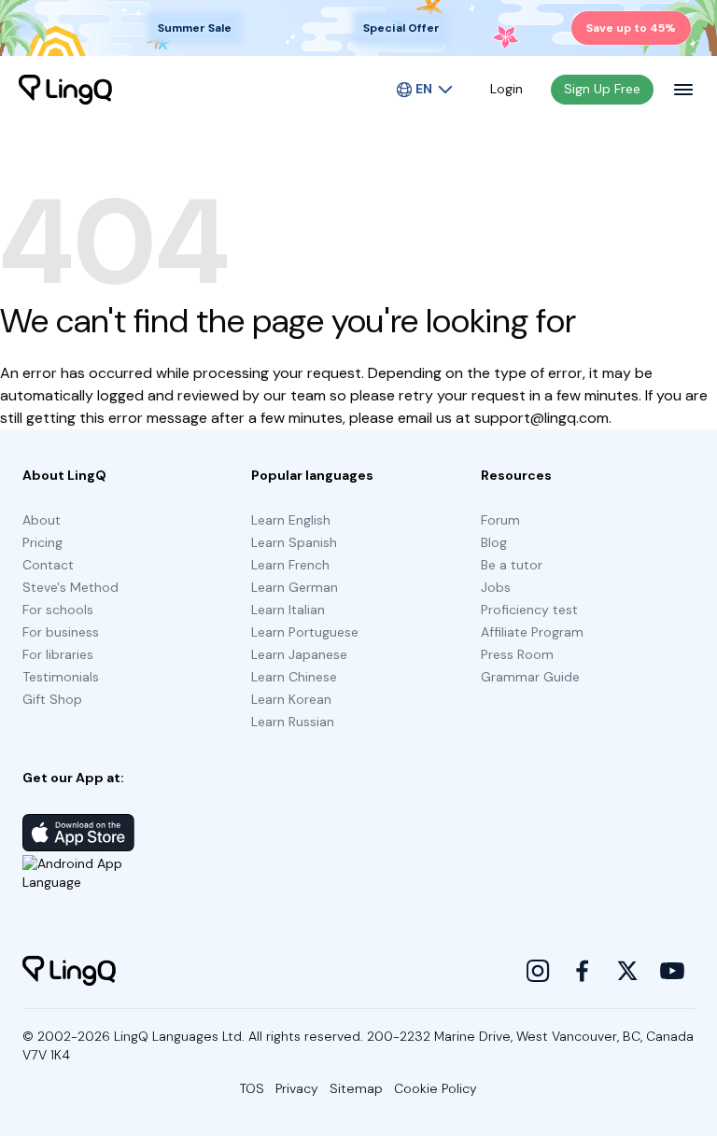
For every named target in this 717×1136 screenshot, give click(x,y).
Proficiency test (529, 609)
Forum (500, 520)
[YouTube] (672, 970)
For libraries (57, 654)
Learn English (290, 520)
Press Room (517, 654)
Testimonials (60, 676)
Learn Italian (288, 609)
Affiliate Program (532, 632)
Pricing (42, 542)
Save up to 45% (631, 28)
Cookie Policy (435, 1088)
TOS (252, 1088)
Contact (48, 564)
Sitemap (356, 1088)
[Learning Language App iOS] (78, 832)
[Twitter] (627, 970)
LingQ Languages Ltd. (179, 1036)
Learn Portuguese (304, 632)
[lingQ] (65, 90)
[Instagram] (537, 970)
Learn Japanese (299, 654)
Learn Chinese (294, 676)
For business (60, 632)
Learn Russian (292, 721)
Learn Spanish (294, 542)
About (41, 520)
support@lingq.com (541, 418)
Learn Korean (291, 699)
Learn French (290, 564)
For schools (57, 609)
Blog (494, 542)
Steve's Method (70, 587)
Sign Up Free (602, 88)
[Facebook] (582, 970)
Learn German (294, 587)
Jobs (496, 587)
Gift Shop (52, 699)
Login (506, 88)
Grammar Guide (530, 676)
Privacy (296, 1088)
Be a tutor (511, 564)
